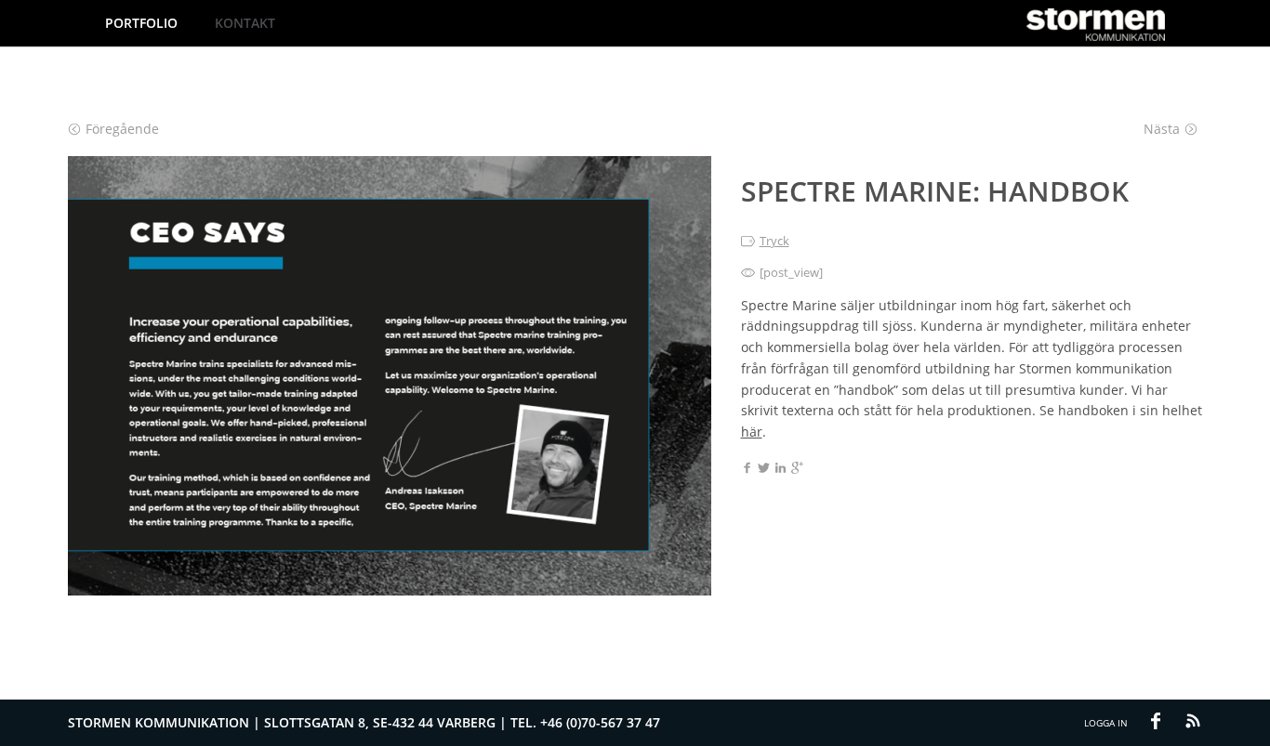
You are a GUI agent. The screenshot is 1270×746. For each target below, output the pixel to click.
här (751, 431)
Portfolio (141, 23)
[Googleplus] (797, 469)
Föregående (122, 128)
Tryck (774, 240)
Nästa (1162, 128)
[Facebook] (747, 469)
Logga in (1106, 722)
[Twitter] (764, 469)
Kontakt (245, 23)
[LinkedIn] (780, 469)
